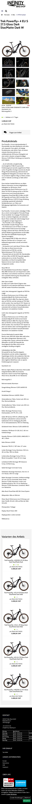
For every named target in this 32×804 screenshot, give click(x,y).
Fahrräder (7, 15)
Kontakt (5, 761)
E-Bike (13, 15)
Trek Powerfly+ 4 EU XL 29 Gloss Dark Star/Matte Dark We (16, 658)
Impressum (5, 767)
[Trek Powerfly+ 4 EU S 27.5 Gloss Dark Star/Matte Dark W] (16, 46)
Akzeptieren (26, 801)
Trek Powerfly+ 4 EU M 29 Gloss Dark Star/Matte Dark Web (16, 593)
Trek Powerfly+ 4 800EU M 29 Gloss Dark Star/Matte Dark (16, 561)
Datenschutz (6, 763)
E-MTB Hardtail (21, 15)
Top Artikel (5, 752)
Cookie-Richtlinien (11, 794)
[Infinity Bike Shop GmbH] (16, 4)
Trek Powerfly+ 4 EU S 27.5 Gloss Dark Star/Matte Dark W (14, 24)
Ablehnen (27, 798)
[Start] (2, 15)
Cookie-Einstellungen (16, 798)
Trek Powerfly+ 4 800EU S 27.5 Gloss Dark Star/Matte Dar (16, 690)
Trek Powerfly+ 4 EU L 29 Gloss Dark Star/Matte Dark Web (16, 626)
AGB (4, 765)
